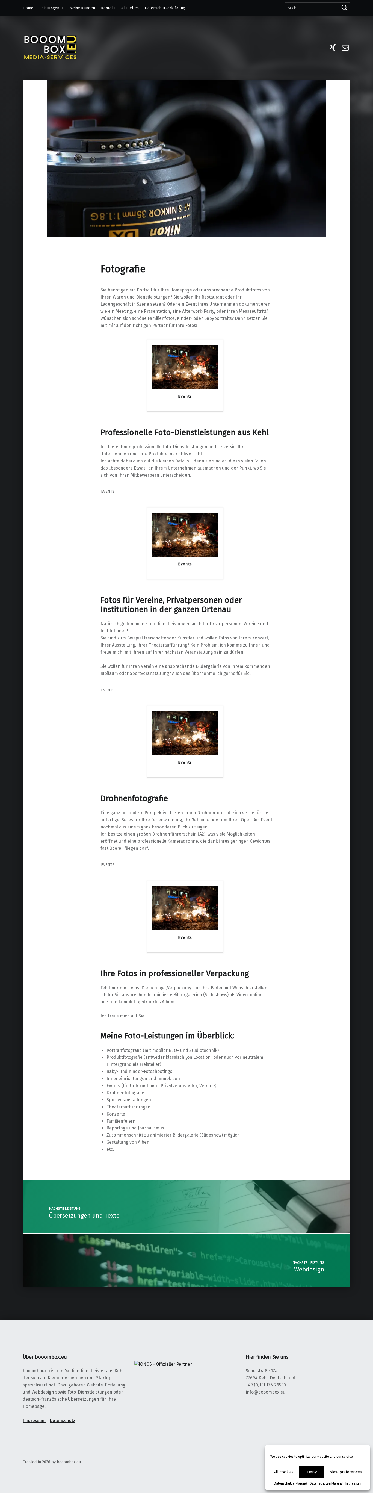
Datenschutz (62, 1420)
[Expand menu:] (62, 8)
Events (185, 396)
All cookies (283, 1472)
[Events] (185, 366)
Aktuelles (130, 7)
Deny (312, 1472)
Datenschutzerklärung (290, 1483)
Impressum (353, 1483)
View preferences (346, 1472)
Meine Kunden (82, 7)
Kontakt (108, 7)
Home (28, 7)
